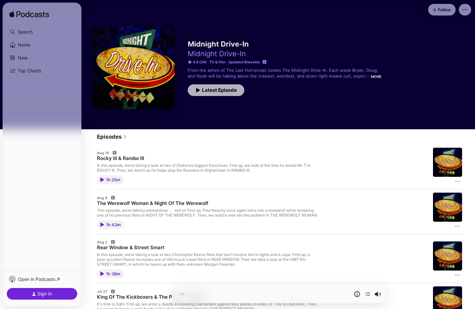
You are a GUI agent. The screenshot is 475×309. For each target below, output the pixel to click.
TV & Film (217, 62)
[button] (42, 32)
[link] (112, 136)
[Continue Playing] (368, 294)
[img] (29, 14)
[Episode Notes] (357, 294)
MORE (376, 76)
